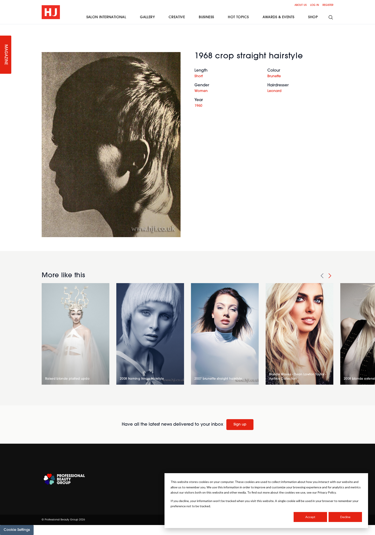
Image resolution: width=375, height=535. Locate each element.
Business (206, 17)
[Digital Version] (3, 27)
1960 (198, 106)
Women (201, 91)
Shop (313, 17)
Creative (177, 17)
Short (198, 76)
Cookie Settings (17, 530)
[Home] (51, 12)
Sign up (240, 424)
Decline (345, 517)
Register (327, 5)
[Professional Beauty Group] (64, 479)
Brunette (274, 76)
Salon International (106, 17)
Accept (310, 517)
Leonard (274, 91)
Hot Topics (238, 17)
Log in (314, 5)
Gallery (147, 17)
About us (300, 5)
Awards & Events (278, 17)
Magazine (6, 54)
